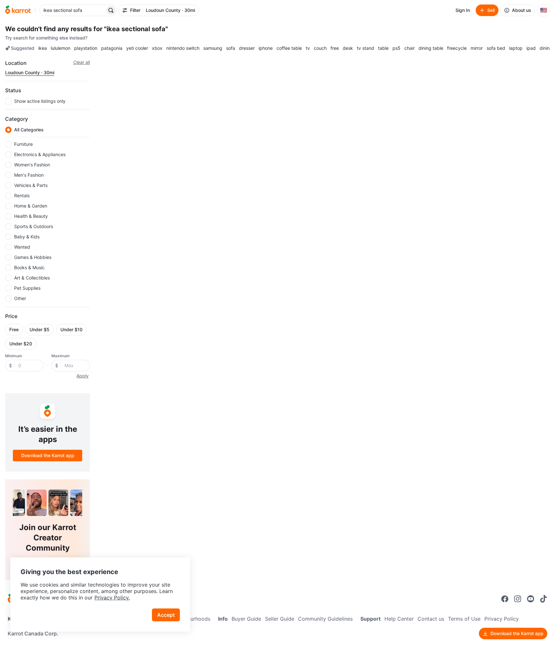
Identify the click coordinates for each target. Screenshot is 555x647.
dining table (430, 48)
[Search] (110, 10)
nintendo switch (182, 48)
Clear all (81, 62)
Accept (166, 615)
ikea (42, 48)
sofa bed (496, 48)
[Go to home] (18, 10)
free (334, 48)
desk (348, 48)
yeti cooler (137, 48)
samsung (212, 48)
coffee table (289, 48)
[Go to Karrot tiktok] (543, 599)
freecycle (457, 48)
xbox (157, 48)
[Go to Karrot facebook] (505, 599)
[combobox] (73, 10)
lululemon (60, 48)
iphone (266, 48)
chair (409, 48)
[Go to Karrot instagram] (518, 599)
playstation (85, 48)
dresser (247, 48)
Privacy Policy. (112, 597)
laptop (516, 48)
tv (308, 48)
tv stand (365, 48)
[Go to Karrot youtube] (530, 599)
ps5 (396, 48)
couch (320, 48)
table (383, 48)
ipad (531, 48)
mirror (477, 48)
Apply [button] (82, 375)
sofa (230, 48)
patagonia (111, 48)
